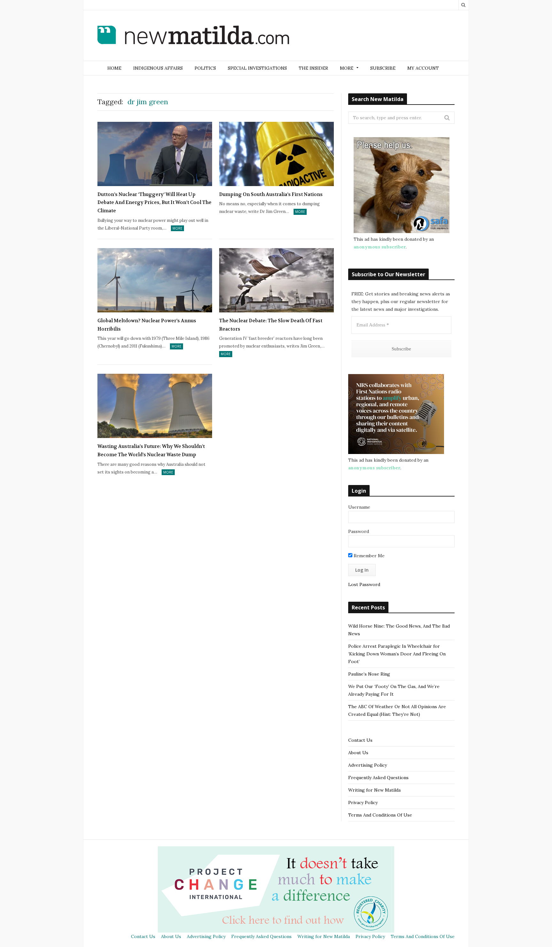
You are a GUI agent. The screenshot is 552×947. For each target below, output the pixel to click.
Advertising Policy (367, 765)
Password (358, 531)
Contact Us (360, 740)
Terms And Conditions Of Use (380, 815)
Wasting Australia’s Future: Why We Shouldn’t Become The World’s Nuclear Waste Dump (151, 450)
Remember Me (368, 556)
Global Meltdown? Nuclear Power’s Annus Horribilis (146, 324)
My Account (423, 68)
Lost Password (364, 584)
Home (114, 68)
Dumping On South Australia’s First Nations (271, 194)
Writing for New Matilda (374, 790)
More (177, 228)
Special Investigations (257, 68)
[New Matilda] (193, 36)
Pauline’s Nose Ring (369, 674)
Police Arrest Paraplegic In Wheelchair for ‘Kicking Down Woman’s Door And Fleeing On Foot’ (397, 653)
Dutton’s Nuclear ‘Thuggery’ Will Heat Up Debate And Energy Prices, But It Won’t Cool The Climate (154, 202)
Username (359, 507)
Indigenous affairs (158, 68)
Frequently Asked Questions (378, 777)
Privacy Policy (363, 802)
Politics (205, 68)
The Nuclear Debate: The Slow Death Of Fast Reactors (270, 324)
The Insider (313, 68)
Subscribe (382, 68)
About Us (358, 752)
